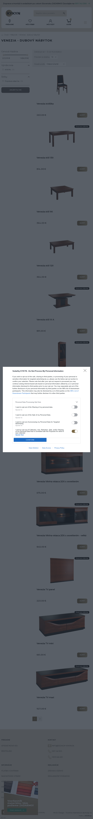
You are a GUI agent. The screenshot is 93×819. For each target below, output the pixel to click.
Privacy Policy (59, 448)
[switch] (75, 407)
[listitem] (46, 402)
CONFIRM (30, 440)
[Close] (86, 371)
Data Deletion (34, 448)
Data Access (46, 448)
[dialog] (46, 409)
